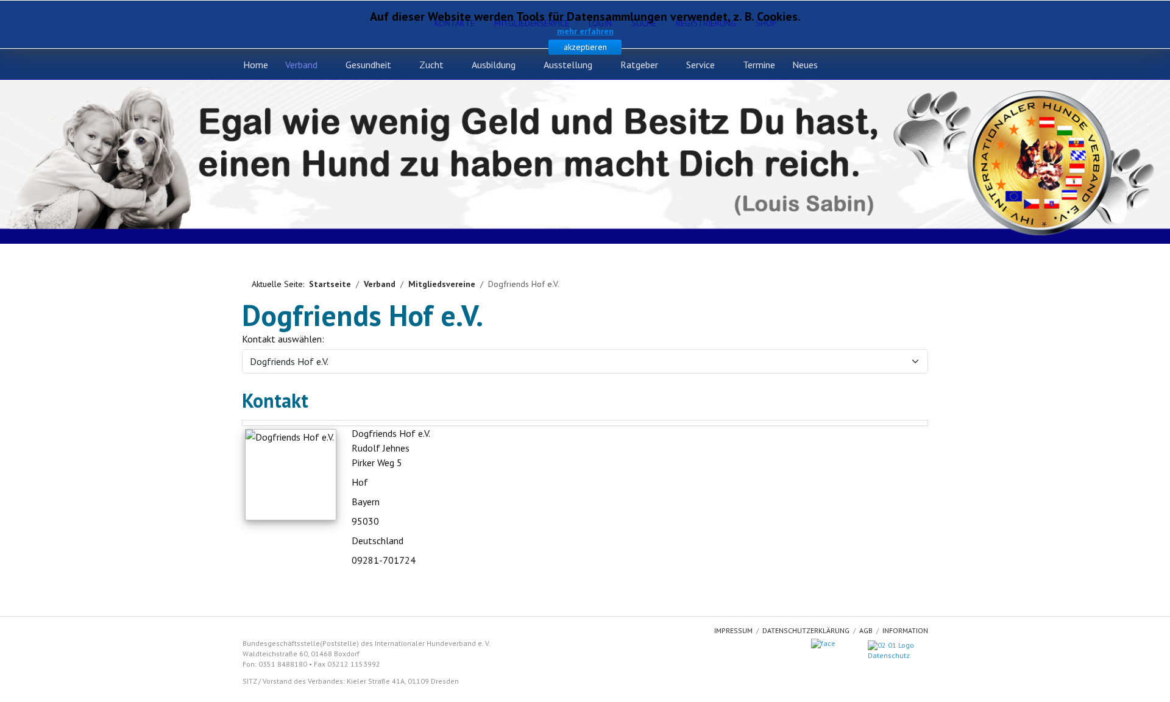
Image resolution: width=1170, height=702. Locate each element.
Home (255, 64)
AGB (866, 630)
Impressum (733, 630)
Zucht (431, 64)
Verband (301, 64)
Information (905, 630)
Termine (759, 64)
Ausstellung (568, 64)
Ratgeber (639, 64)
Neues (805, 64)
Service (700, 64)
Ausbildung (494, 64)
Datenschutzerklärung (805, 630)
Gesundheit (368, 64)
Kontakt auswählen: (283, 339)
